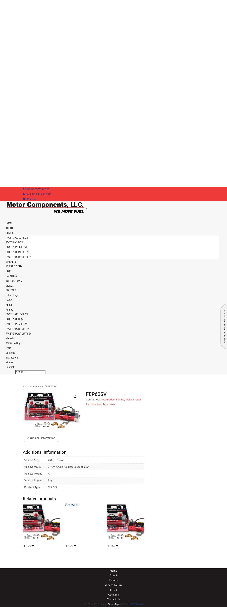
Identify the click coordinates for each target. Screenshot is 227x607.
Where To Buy (14, 266)
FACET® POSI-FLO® (16, 247)
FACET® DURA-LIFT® (17, 252)
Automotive (37, 386)
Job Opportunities (37, 189)
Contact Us (113, 599)
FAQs (8, 348)
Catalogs (10, 352)
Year (112, 404)
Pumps (9, 309)
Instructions (14, 280)
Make (128, 399)
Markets (10, 338)
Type (106, 404)
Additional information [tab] (41, 438)
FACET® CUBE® (14, 242)
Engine (120, 399)
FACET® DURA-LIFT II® (18, 256)
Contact (10, 367)
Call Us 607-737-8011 (38, 194)
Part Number (93, 404)
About (9, 304)
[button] (75, 397)
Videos (9, 362)
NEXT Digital (136, 604)
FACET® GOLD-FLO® (17, 237)
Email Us (31, 199)
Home (9, 300)
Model (137, 399)
